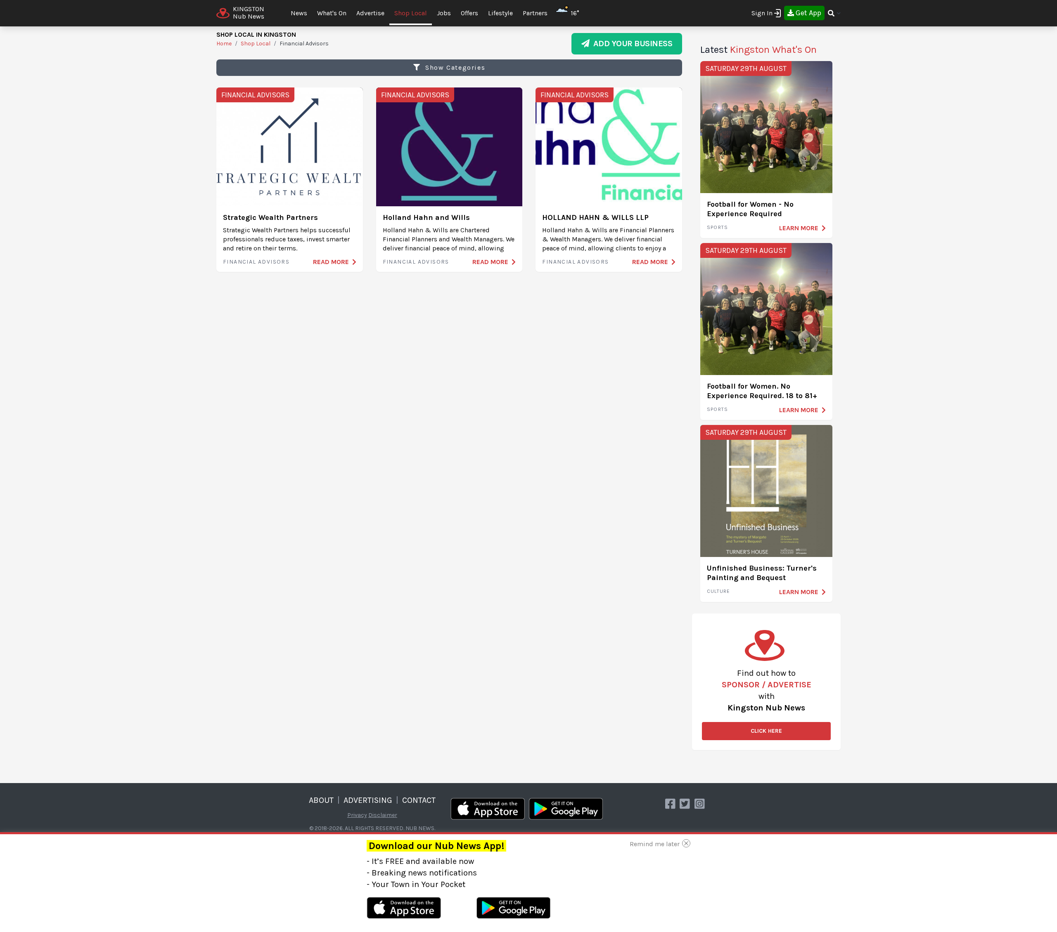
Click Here (766, 730)
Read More (331, 262)
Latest (758, 49)
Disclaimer (382, 815)
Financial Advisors (255, 94)
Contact (419, 800)
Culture (718, 591)
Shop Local (410, 13)
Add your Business (631, 43)
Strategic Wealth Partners (270, 217)
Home (224, 43)
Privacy (357, 815)
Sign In (762, 13)
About (321, 800)
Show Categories (454, 67)
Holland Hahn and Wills (426, 217)
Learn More (798, 228)
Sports (717, 227)
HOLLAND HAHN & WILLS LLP (595, 217)
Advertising (368, 800)
